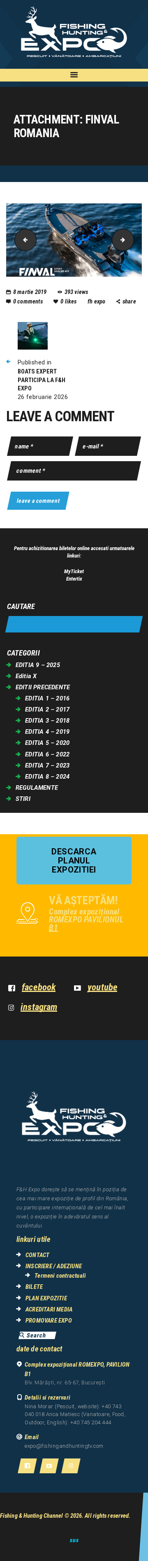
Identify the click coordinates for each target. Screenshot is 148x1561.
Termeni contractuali (60, 1275)
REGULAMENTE (37, 787)
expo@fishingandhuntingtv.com (64, 1446)
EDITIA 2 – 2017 (47, 709)
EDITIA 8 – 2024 (47, 776)
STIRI (23, 799)
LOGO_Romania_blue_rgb (131, 240)
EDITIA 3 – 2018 (47, 720)
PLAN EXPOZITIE (46, 1298)
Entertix (74, 579)
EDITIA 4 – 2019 (47, 731)
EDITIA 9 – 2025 (38, 665)
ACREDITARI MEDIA (48, 1309)
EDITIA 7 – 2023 (47, 765)
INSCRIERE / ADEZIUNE (53, 1266)
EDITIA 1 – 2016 (47, 698)
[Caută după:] (74, 624)
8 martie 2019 (29, 292)
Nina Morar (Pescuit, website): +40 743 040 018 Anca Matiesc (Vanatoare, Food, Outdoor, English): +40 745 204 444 (75, 1414)
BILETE (34, 1286)
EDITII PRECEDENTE (43, 687)
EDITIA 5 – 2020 (47, 743)
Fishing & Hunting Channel (31, 1515)
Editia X (26, 676)
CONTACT (37, 1255)
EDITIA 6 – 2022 (47, 754)
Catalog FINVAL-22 (23, 240)
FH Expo (97, 301)
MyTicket (74, 571)
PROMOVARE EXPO (48, 1320)
